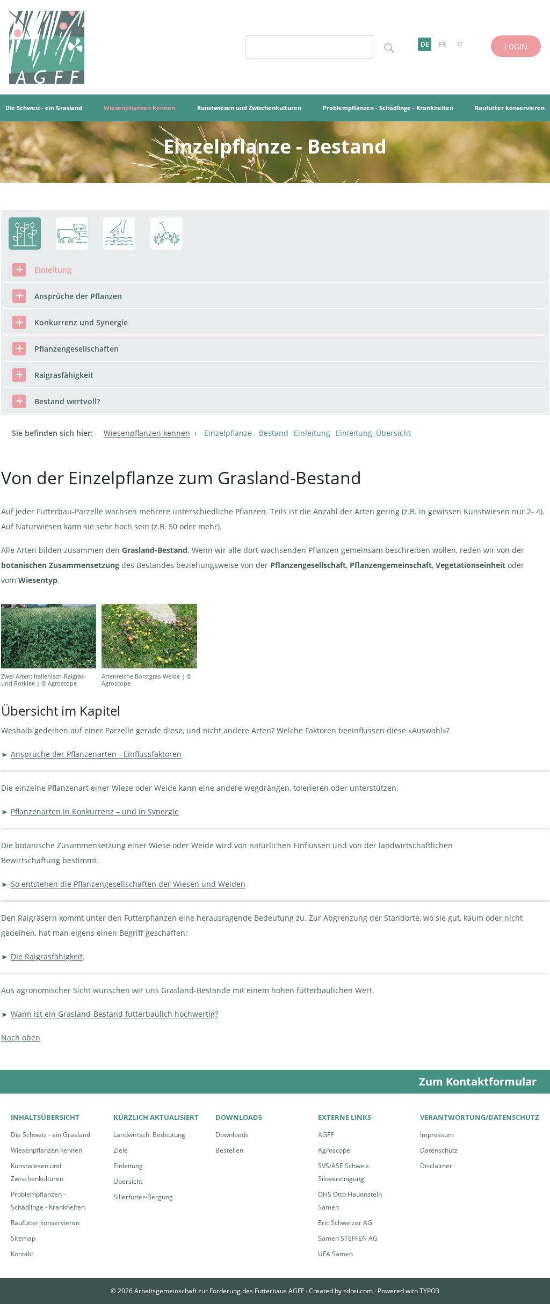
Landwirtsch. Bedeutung (149, 1134)
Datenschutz (439, 1150)
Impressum (437, 1134)
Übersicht (127, 1181)
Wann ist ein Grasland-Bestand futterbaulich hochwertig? (114, 1014)
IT (460, 44)
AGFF (326, 1134)
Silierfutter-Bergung (143, 1196)
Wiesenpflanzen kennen (46, 1150)
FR (442, 44)
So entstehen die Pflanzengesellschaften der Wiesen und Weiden (128, 884)
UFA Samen (335, 1253)
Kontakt (22, 1253)
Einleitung (128, 1165)
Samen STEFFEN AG (348, 1238)
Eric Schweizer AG (345, 1222)
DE (425, 44)
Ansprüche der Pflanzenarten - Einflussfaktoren (96, 754)
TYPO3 (429, 1290)
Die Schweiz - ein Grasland (50, 1134)
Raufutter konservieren (45, 1222)
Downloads (232, 1134)
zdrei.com (358, 1290)
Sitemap (23, 1238)
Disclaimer (436, 1165)
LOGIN (515, 46)
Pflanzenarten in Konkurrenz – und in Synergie (95, 811)
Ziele (120, 1150)
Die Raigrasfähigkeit (47, 956)
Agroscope (334, 1150)
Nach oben (20, 1037)
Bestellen (229, 1150)
